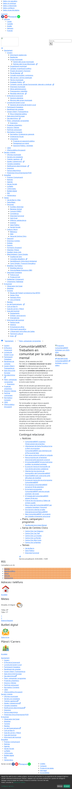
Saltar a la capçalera (10, 1)
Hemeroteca (8, 760)
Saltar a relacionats (10, 6)
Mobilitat (7, 721)
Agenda (7, 569)
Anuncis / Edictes (10, 391)
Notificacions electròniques (14, 708)
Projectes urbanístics (11, 681)
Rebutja (59, 786)
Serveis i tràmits (6, 694)
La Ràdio (7, 751)
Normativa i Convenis (11, 687)
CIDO (6, 402)
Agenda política (9, 571)
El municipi (5, 717)
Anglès (9, 26)
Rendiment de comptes (12, 669)
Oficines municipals (11, 696)
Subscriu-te (5, 637)
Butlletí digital (9, 755)
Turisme (7, 724)
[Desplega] (15, 341)
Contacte (4, 14)
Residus (7, 726)
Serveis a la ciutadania (12, 699)
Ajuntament (9, 341)
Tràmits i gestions (10, 701)
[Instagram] (12, 16)
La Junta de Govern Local (13, 665)
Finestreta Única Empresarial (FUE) (16, 715)
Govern (6, 346)
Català (9, 21)
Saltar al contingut (9, 3)
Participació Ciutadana (12, 667)
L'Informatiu (8, 753)
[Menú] (2, 48)
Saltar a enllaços (9, 8)
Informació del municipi (12, 737)
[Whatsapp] (18, 16)
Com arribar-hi (9, 730)
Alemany (10, 28)
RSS (5, 758)
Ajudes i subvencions (11, 703)
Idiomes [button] (7, 19)
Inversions (11, 384)
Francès (10, 31)
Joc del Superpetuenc (11, 728)
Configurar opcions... (7, 786)
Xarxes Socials (9, 749)
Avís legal (43, 770)
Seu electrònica (9, 676)
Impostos (7, 710)
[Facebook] (2, 16)
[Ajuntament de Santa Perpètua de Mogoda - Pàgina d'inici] (9, 42)
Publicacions (8, 578)
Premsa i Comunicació (12, 742)
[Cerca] (50, 43)
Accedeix (4, 595)
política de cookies (19, 782)
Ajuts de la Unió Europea (13, 674)
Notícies (7, 576)
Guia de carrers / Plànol (12, 733)
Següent (10, 621)
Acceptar (66, 786)
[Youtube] (6, 16)
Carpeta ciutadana (10, 705)
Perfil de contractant (11, 685)
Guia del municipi (10, 735)
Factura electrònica (11, 712)
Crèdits (42, 764)
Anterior (4, 621)
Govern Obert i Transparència (14, 671)
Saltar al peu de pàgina (11, 10)
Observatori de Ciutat (11, 719)
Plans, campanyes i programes (30, 341)
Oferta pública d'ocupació (13, 692)
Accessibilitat (44, 773)
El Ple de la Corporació (12, 662)
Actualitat (4, 739)
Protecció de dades (47, 768)
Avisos (6, 573)
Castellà (10, 24)
